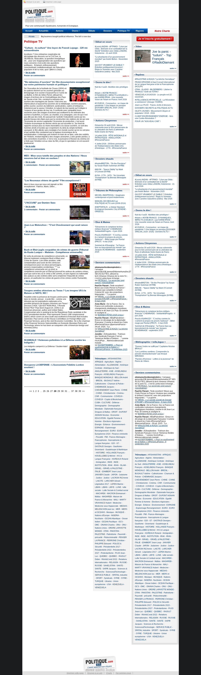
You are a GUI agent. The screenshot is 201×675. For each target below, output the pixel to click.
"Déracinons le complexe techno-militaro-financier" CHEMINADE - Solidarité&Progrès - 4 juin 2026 (109, 229)
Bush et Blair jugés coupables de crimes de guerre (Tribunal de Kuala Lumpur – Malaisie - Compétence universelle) (56, 250)
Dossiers (107, 31)
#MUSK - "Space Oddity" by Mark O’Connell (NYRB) (109, 170)
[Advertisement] (120, 15)
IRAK (110, 465)
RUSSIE (123, 562)
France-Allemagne (117, 437)
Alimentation (100, 365)
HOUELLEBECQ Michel (105, 456)
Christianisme (109, 393)
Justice (99, 478)
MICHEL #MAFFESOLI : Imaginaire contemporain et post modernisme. (110, 196)
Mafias (97, 497)
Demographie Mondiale (145, 492)
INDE (110, 462)
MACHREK (101, 493)
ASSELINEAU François (113, 374)
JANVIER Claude (102, 475)
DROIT (114, 412)
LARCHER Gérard (112, 481)
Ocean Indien (151, 583)
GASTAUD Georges (103, 446)
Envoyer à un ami (94, 673)
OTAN (106, 531)
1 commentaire (31, 165)
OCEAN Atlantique (112, 518)
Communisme (107, 396)
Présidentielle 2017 (111, 547)
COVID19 (118, 396)
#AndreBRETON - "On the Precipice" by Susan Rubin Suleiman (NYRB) (110, 164)
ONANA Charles (108, 525)
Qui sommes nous (123, 673)
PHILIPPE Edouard (103, 544)
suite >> (126, 76)
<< (30, 391)
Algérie (118, 362)
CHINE (124, 390)
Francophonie (101, 440)
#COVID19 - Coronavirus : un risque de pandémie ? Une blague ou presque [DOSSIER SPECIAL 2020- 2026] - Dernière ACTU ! (111, 106)
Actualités (43, 31)
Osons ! (75, 31)
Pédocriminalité (110, 537)
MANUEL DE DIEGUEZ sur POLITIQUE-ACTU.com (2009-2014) (110, 202)
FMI (106, 437)
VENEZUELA (117, 584)
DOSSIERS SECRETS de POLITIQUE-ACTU (154, 108)
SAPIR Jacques (109, 569)
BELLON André (121, 377)
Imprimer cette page (75, 673)
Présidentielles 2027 (143, 608)
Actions (59, 31)
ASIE (111, 371)
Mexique (110, 512)
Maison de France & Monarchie (148, 564)
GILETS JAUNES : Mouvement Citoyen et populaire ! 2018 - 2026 (152, 112)
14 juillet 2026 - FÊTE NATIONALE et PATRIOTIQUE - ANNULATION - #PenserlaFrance (110, 137)
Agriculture (109, 362)
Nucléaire (99, 518)
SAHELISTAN (109, 565)
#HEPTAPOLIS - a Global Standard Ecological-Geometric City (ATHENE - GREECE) (111, 209)
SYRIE (117, 578)
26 (48, 391)
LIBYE (111, 487)
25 (44, 391)
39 (80, 391)
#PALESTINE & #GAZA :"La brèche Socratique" (155, 79)
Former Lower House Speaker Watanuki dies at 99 (62, 36)
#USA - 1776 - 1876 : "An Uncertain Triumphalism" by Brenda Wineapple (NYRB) (110, 177)
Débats (91, 31)
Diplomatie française (113, 409)
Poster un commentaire (34, 75)
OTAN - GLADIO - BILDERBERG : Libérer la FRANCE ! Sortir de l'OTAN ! (153, 90)
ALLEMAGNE (113, 365)
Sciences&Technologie (115, 572)
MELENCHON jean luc (104, 509)
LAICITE (99, 481)
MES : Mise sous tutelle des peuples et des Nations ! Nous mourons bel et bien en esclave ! (55, 156)
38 (76, 391)
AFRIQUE (99, 362)
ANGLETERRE (101, 371)
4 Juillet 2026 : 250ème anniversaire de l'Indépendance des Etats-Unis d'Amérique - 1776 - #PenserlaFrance (111, 146)
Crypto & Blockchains (114, 399)
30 (62, 391)
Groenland (99, 449)
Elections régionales (112, 421)
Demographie (101, 406)
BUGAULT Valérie (112, 381)
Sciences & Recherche (153, 624)
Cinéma (120, 393)
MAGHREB (107, 497)
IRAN (116, 465)
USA (109, 584)
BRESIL (99, 381)
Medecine (117, 503)
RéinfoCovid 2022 (109, 559)
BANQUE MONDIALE (104, 377)
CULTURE (106, 402)
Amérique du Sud (111, 368)
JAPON (114, 475)
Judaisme (123, 475)
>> (83, 391)
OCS (121, 522)
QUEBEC (104, 556)
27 (51, 391)
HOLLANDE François (115, 453)
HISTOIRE (100, 453)
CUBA (97, 402)
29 (58, 391)
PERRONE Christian (116, 540)
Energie (98, 424)
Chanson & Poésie (116, 384)
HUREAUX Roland (120, 459)
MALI (116, 500)
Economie (115, 415)
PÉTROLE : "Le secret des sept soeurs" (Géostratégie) (109, 281)
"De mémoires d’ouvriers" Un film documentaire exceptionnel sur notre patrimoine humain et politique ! (57, 83)
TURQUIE (99, 581)
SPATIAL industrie (119, 575)
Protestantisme (107, 553)
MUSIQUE (119, 512)
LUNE (118, 487)
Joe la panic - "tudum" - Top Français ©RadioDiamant (163, 57)
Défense (115, 402)
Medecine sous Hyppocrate (106, 506)
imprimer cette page (53, 2)
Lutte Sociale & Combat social (115, 490)
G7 (118, 443)
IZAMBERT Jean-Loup (111, 471)
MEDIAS (123, 506)
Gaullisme (117, 446)
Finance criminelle (120, 434)
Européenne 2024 (102, 434)
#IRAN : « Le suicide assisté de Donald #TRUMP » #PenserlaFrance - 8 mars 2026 (111, 298)
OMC (97, 525)
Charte (109, 673)
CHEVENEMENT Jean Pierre (107, 390)
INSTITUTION (100, 465)
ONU (118, 525)
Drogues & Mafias (102, 412)
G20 (113, 443)
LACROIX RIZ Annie (119, 478)
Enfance (106, 424)
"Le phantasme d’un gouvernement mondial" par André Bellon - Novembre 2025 (111, 59)
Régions (140, 31)
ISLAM (123, 465)
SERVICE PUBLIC (103, 575)
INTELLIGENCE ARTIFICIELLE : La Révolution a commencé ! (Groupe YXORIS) (155, 101)
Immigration (101, 462)
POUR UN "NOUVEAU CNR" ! (147, 121)
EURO (113, 431)
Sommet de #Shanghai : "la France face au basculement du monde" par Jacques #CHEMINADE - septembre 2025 (110, 248)
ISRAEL (98, 468)
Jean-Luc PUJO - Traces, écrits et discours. (153, 105)
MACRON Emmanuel (116, 493)
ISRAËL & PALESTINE (112, 468)
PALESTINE (100, 534)
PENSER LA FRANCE (144, 599)
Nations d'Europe (102, 515)
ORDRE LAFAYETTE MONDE (161, 589)
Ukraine (108, 581)
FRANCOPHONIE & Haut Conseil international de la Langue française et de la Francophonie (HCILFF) (155, 84)
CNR (97, 396)
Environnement (118, 424)
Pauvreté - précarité (143, 596)
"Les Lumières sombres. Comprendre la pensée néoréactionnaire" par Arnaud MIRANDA (152, 354)
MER (118, 509)
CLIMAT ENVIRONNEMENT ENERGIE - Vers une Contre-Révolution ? (154, 117)
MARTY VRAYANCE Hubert (146, 568)
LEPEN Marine (117, 484)
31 (66, 391)
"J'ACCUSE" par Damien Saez (39, 202)
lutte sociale (168, 555)
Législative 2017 (102, 484)
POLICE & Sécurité (161, 602)
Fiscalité (99, 437)
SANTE (120, 565)
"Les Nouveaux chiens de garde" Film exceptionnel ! (52, 180)
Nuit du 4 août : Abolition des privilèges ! (152, 215)
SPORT (99, 578)
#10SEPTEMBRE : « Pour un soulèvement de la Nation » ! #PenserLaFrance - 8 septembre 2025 (111, 347)
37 (72, 391)
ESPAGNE (99, 428)
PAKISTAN (114, 531)
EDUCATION (100, 418)
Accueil (29, 31)
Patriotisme (111, 534)
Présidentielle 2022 (103, 550)
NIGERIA (115, 515)
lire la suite (30, 72)
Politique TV (124, 31)
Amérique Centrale (156, 461)
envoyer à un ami (32, 2)
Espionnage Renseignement (148, 508)
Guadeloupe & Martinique (117, 449)
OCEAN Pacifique (109, 522)
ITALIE (97, 471)
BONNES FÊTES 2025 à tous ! (111, 315)
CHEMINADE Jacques (104, 387)
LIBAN (97, 487)
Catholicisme (100, 384)
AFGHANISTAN (114, 359)
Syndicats (108, 578)
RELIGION (113, 562)
